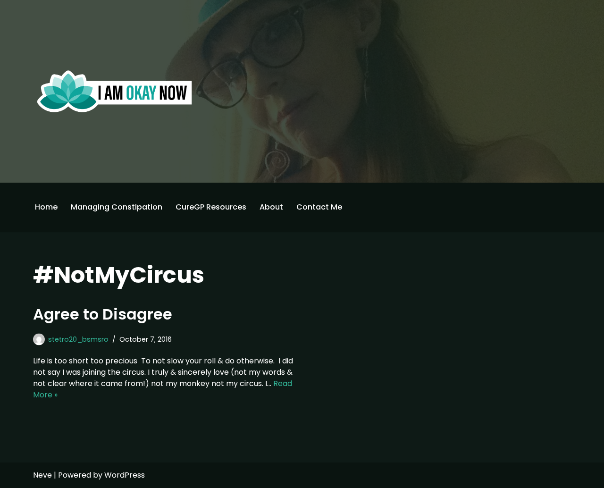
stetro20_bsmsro (78, 339)
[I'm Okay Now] (114, 91)
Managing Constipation (116, 207)
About (271, 207)
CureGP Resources (211, 207)
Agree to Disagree (102, 314)
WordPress (124, 475)
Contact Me (319, 207)
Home (46, 207)
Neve (42, 475)
